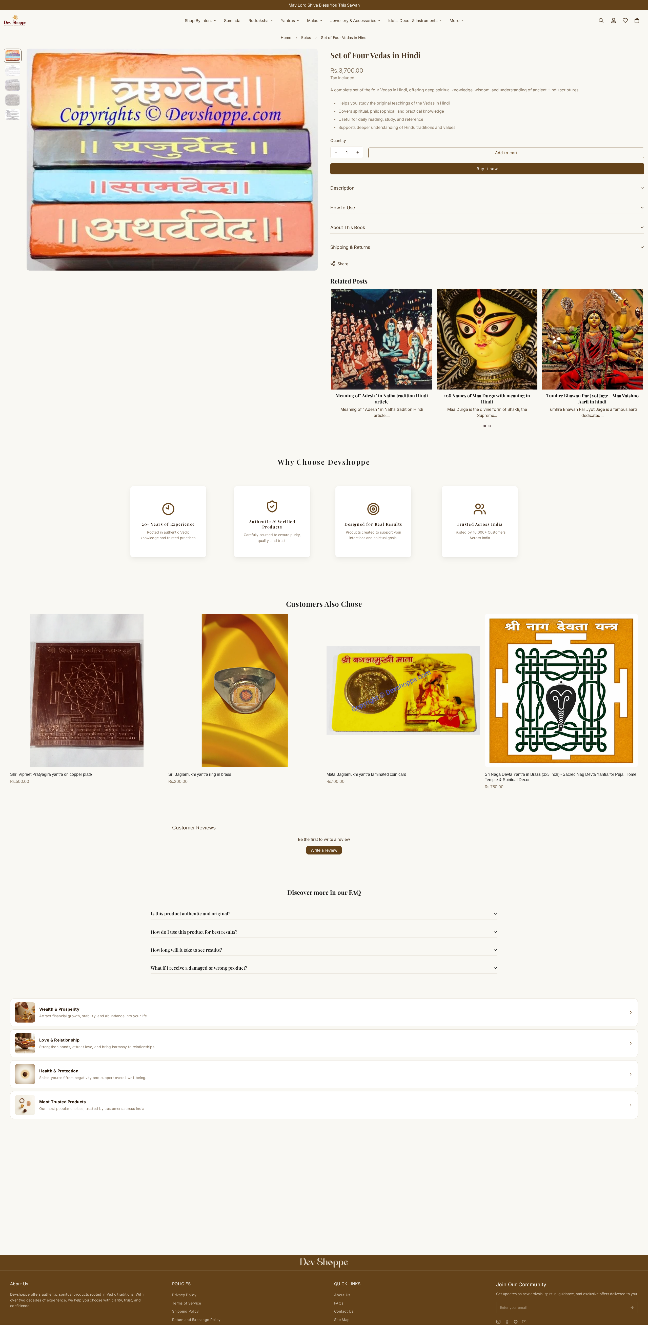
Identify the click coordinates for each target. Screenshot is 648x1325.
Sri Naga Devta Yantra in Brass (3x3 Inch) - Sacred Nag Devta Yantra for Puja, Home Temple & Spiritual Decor (560, 777)
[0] (637, 20)
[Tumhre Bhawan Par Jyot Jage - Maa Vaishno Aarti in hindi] (487, 339)
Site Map (342, 1319)
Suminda (232, 20)
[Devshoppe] (15, 20)
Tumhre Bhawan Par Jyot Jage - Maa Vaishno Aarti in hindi (487, 399)
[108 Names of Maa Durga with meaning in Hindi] (381, 339)
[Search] (601, 20)
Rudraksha (259, 20)
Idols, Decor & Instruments (412, 20)
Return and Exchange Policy (196, 1319)
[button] (484, 425)
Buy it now (487, 168)
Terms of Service (186, 1303)
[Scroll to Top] (638, 1297)
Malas (312, 20)
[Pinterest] (515, 1321)
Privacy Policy (184, 1295)
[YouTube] (524, 1321)
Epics (306, 37)
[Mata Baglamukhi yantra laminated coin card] (403, 690)
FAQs (338, 1303)
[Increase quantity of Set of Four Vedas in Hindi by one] (357, 152)
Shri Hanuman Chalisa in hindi (592, 396)
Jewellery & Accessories (353, 20)
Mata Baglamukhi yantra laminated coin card (366, 774)
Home (286, 37)
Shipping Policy (185, 1311)
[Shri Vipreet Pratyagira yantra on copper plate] (86, 690)
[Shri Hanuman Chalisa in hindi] (592, 339)
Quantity (338, 140)
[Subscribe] (632, 1307)
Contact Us (343, 1311)
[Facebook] (507, 1321)
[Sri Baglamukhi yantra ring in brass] (244, 690)
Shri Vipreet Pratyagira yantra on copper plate (51, 774)
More (454, 20)
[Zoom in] (307, 59)
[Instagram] (498, 1321)
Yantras (288, 20)
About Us (342, 1295)
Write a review (324, 850)
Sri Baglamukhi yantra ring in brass (199, 774)
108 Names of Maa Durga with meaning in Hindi (382, 399)
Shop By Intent (198, 20)
